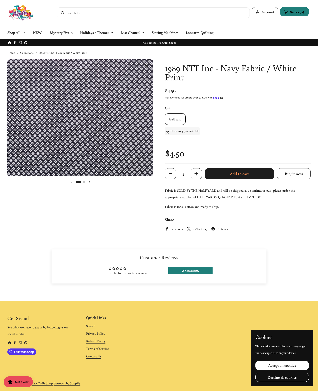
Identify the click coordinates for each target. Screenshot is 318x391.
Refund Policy (95, 341)
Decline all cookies (282, 377)
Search (90, 326)
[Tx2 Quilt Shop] (21, 13)
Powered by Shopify (67, 383)
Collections (26, 52)
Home (11, 52)
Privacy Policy (95, 333)
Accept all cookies (282, 365)
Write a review (190, 270)
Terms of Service (97, 348)
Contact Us (93, 356)
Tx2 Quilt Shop (42, 383)
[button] (294, 11)
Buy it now (294, 173)
